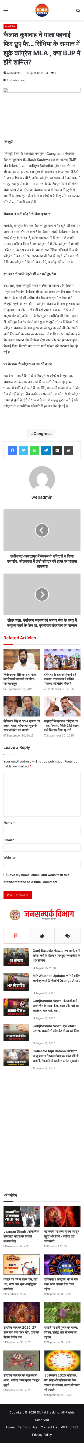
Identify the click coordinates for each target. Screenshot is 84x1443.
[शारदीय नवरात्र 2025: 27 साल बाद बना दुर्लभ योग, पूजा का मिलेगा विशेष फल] (22, 1312)
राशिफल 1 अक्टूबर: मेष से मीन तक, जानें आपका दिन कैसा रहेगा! (61, 1284)
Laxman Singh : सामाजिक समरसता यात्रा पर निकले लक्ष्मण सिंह (21, 1236)
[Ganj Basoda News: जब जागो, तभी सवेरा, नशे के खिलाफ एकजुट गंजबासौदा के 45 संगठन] (16, 957)
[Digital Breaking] (42, 10)
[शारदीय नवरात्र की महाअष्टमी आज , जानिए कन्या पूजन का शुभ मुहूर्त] (22, 1360)
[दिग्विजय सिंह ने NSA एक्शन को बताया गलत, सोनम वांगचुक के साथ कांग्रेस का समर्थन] (22, 706)
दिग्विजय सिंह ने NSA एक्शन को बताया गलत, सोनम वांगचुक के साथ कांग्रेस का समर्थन (22, 725)
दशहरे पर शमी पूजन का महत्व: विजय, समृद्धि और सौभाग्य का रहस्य (61, 1332)
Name (9, 822)
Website (10, 857)
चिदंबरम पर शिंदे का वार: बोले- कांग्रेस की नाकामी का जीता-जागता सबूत (20, 679)
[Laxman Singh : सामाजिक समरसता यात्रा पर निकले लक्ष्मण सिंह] (22, 1216)
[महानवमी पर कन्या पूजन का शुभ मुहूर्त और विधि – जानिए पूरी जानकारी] (62, 1216)
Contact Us (49, 1427)
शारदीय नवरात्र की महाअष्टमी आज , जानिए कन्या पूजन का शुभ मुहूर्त (21, 1380)
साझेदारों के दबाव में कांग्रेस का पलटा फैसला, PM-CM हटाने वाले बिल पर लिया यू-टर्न (61, 725)
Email (9, 840)
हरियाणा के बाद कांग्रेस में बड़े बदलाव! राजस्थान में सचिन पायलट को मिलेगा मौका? (60, 679)
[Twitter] (23, 450)
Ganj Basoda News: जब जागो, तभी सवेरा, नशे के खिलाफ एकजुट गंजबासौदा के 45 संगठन (56, 955)
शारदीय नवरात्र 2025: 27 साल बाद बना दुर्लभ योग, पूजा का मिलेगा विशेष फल (21, 1332)
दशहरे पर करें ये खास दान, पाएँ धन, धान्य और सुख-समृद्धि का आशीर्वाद (20, 1284)
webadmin (14, 73)
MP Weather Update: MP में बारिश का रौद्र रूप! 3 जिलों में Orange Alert (56, 978)
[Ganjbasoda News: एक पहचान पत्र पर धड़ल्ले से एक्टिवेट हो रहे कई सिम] (16, 1032)
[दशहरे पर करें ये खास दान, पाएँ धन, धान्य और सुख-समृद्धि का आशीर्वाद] (22, 1264)
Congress (43, 433)
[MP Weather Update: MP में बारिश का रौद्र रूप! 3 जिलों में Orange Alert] (16, 982)
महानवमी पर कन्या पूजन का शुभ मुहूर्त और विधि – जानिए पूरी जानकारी (61, 1236)
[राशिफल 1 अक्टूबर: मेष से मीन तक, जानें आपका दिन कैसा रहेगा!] (62, 1264)
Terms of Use (28, 1427)
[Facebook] (12, 450)
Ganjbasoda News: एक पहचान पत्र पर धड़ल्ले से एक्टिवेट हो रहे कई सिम (56, 1028)
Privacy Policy (42, 1434)
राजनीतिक (10, 26)
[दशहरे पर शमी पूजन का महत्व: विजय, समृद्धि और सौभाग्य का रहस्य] (62, 1312)
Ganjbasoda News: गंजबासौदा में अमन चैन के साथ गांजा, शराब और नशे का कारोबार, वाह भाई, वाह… (56, 1005)
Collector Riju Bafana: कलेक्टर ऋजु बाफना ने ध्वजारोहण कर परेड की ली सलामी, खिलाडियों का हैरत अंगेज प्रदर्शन (56, 1056)
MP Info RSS (69, 1427)
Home (10, 1427)
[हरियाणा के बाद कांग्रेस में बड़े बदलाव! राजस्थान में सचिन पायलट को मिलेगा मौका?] (62, 659)
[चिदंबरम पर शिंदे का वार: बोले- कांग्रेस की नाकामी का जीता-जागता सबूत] (22, 659)
